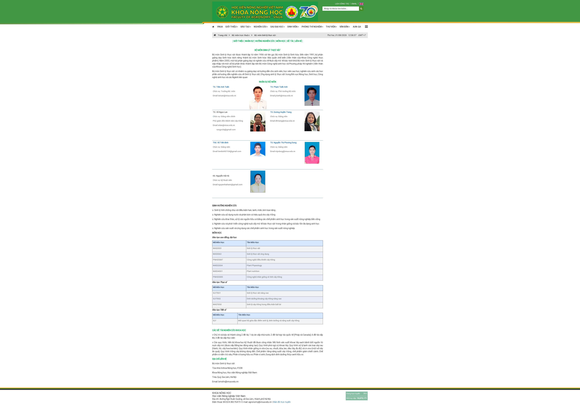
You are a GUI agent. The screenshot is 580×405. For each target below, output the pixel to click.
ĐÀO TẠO (245, 26)
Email (354, 3)
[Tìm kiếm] (361, 8)
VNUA (220, 26)
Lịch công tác (342, 3)
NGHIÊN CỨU (260, 26)
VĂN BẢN (344, 26)
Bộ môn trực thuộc (241, 35)
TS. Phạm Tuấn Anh (279, 87)
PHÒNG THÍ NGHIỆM (312, 26)
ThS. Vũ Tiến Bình (220, 142)
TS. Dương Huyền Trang (281, 112)
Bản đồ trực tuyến (282, 402)
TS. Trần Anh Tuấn (221, 87)
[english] (361, 3)
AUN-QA (357, 26)
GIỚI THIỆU (230, 26)
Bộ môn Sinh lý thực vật (265, 35)
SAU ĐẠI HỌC (276, 26)
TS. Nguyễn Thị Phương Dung (283, 142)
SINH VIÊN (292, 26)
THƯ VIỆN (330, 26)
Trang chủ (222, 35)
